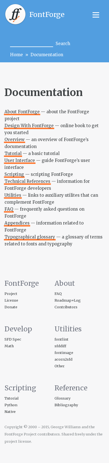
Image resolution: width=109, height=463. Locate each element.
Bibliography (66, 405)
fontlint (61, 339)
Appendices (17, 223)
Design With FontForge (29, 125)
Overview (14, 139)
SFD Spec (12, 339)
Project (10, 293)
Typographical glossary (29, 237)
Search (63, 43)
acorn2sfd (63, 359)
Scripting (14, 174)
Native (10, 411)
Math (9, 346)
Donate (10, 307)
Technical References (27, 181)
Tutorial (13, 153)
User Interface (19, 160)
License (11, 300)
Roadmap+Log (67, 300)
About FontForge (22, 111)
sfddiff (60, 346)
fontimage (63, 352)
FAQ (8, 209)
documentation (46, 54)
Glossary (62, 398)
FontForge (47, 14)
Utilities (12, 195)
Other (59, 366)
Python (10, 405)
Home (16, 54)
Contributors (65, 307)
